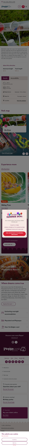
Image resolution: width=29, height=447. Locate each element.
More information (5, 436)
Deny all (14, 443)
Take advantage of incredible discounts (14, 233)
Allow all (14, 439)
